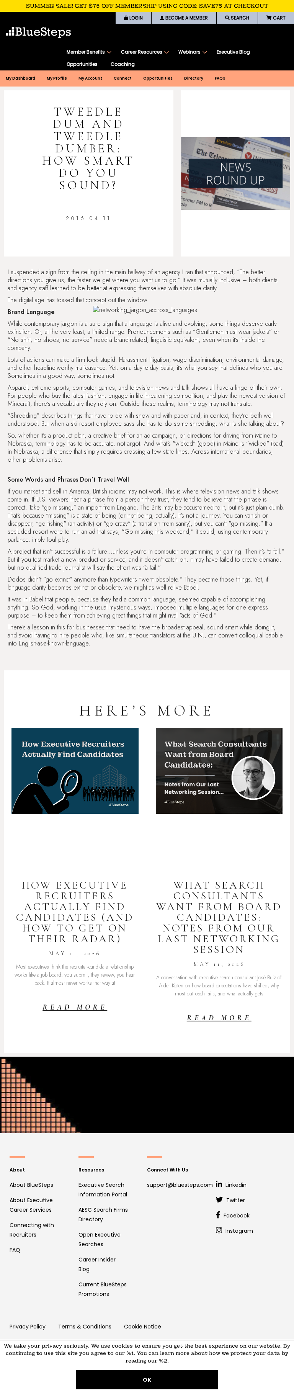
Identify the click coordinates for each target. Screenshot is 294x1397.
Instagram (238, 1231)
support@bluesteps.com (180, 1185)
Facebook (236, 1215)
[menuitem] (87, 52)
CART (279, 18)
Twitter (235, 1200)
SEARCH (239, 18)
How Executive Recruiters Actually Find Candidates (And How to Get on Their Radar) (75, 912)
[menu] (176, 58)
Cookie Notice (142, 1326)
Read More (74, 1007)
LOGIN (135, 18)
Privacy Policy (28, 1326)
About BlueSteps (31, 1185)
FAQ (15, 1250)
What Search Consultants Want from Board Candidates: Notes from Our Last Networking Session (219, 917)
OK (147, 1380)
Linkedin (235, 1185)
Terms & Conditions (84, 1326)
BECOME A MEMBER (186, 18)
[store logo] (38, 32)
